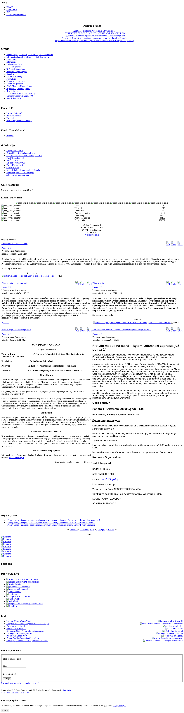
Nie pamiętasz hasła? (10, 683)
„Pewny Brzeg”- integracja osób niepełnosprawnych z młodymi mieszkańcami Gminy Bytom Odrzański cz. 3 (53, 520)
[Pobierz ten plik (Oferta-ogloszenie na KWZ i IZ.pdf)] (116, 322)
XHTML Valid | (18, 693)
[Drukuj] (174, 245)
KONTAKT (11, 9)
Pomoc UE (6, 248)
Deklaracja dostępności (16, 14)
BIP (8, 12)
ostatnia (111, 529)
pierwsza (74, 529)
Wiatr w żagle (98, 283)
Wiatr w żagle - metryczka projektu (16, 330)
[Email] (180, 245)
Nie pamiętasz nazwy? (29, 683)
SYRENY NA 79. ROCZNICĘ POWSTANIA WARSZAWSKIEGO (95, 33)
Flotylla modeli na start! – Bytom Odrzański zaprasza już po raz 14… (121, 330)
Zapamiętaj (8, 674)
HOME (9, 7)
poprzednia (84, 529)
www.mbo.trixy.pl (16, 457)
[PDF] (168, 245)
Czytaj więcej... (119, 706)
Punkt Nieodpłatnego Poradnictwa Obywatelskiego (95, 31)
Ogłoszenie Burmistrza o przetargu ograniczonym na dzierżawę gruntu (95, 36)
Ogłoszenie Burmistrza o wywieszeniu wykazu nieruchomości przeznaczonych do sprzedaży (94, 40)
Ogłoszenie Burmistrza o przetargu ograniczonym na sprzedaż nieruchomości (95, 38)
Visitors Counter (92, 235)
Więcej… (5, 323)
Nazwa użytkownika (12, 659)
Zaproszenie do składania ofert (14, 243)
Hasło (5, 666)
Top (27, 693)
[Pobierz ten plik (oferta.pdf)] (14, 276)
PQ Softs (67, 690)
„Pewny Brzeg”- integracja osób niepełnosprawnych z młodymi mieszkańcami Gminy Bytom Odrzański (50, 522)
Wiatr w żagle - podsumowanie (14, 283)
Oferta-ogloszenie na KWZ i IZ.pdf (155, 322)
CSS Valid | (6, 693)
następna (101, 529)
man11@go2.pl (110, 479)
